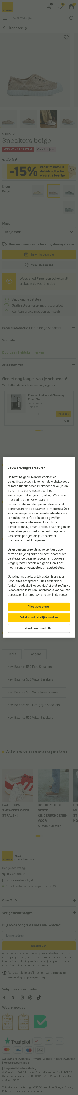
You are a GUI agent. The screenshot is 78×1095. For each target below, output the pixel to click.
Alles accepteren (39, 606)
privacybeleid (33, 567)
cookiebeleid (55, 567)
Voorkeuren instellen (39, 628)
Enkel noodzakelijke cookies (39, 617)
